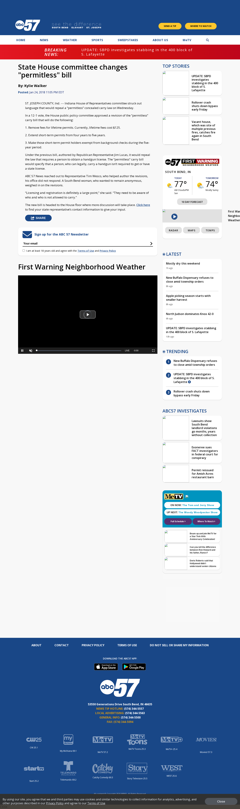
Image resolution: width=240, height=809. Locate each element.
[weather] (170, 185)
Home (20, 40)
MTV (187, 40)
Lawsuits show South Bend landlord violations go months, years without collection (204, 428)
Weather (70, 40)
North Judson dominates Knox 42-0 (189, 314)
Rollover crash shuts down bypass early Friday (205, 106)
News (44, 40)
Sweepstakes (128, 40)
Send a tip (170, 26)
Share (41, 218)
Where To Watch (200, 26)
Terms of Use (85, 250)
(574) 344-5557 (134, 709)
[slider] (30, 338)
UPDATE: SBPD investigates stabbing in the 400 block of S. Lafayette (137, 52)
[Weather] (192, 165)
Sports (97, 40)
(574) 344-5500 (131, 717)
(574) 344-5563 (135, 713)
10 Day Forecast (192, 202)
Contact (61, 645)
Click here (143, 205)
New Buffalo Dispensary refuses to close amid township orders (189, 279)
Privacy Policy (108, 250)
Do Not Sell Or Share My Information (179, 645)
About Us (160, 40)
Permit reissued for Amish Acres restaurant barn (203, 473)
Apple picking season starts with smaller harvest (188, 298)
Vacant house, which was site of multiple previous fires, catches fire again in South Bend (204, 130)
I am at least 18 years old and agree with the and (71, 250)
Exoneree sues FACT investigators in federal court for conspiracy (205, 452)
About (36, 645)
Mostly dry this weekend (183, 263)
